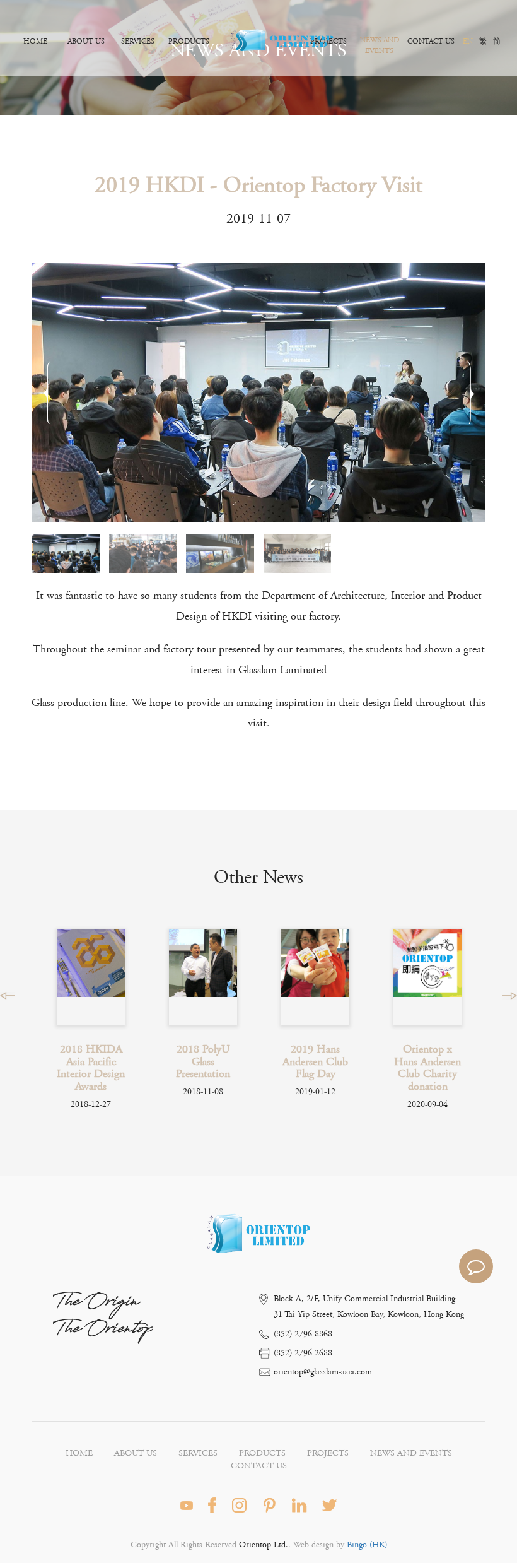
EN (468, 41)
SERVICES (137, 41)
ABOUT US (86, 41)
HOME (35, 41)
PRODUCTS (188, 41)
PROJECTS (328, 1453)
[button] (470, 392)
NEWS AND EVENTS (379, 45)
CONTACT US (431, 41)
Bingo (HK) (365, 1545)
